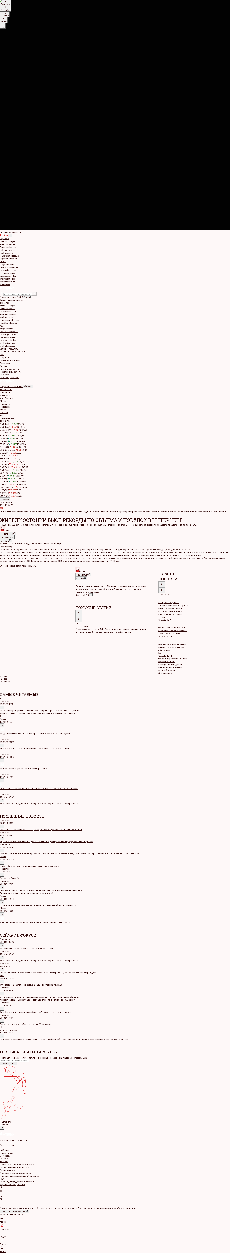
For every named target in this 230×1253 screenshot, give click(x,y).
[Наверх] (2, 1128)
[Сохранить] (2, 1036)
